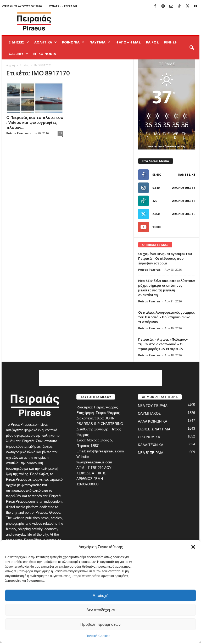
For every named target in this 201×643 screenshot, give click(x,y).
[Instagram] (163, 6)
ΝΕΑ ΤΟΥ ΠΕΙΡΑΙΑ (153, 406)
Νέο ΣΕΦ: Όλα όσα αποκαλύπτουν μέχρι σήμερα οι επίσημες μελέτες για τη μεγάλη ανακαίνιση (166, 287)
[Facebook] (155, 6)
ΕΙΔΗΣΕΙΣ (16, 42)
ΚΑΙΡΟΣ (152, 42)
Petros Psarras (17, 133)
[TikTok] (179, 6)
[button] (193, 547)
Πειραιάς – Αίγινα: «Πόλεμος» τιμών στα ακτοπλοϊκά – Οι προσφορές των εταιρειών (163, 344)
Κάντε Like (186, 174)
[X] (187, 6)
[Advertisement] (133, 21)
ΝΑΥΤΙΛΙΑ (97, 42)
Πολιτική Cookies (98, 636)
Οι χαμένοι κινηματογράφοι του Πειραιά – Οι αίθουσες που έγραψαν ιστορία (165, 258)
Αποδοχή (100, 595)
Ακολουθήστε (183, 188)
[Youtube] (195, 6)
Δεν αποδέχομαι (100, 610)
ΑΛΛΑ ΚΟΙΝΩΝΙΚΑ (152, 421)
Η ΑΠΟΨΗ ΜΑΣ (128, 42)
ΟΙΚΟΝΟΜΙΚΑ (149, 437)
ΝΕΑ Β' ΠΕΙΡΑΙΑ (150, 453)
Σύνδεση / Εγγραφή (62, 6)
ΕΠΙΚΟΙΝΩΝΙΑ (44, 53)
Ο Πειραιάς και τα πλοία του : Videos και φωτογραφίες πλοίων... (34, 122)
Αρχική (10, 65)
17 (60, 133)
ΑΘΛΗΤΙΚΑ (43, 42)
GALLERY (16, 53)
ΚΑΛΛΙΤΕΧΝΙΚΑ (150, 445)
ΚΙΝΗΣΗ (170, 42)
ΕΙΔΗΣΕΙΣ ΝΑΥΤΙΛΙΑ (154, 429)
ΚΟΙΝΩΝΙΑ (71, 42)
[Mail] (171, 6)
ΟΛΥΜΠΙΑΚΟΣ (149, 413)
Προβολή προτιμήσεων (100, 624)
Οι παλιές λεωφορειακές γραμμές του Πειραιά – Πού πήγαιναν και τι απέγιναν (166, 317)
